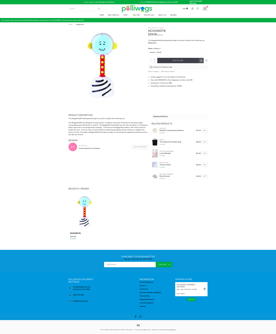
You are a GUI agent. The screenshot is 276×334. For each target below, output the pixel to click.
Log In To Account (195, 1)
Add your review (140, 147)
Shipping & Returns (160, 116)
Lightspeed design (158, 330)
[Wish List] (198, 8)
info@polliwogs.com (80, 301)
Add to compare (153, 71)
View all (191, 299)
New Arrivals (113, 15)
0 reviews (160, 28)
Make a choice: (154, 48)
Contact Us (144, 289)
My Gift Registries (146, 282)
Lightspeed (146, 330)
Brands (173, 15)
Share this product (167, 71)
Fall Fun (136, 15)
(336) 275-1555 (78, 295)
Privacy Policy (145, 296)
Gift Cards (192, 3)
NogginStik (80, 24)
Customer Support (146, 303)
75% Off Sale (149, 15)
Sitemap (143, 306)
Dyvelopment (171, 330)
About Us (162, 15)
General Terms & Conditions (150, 292)
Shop (125, 15)
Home (102, 15)
